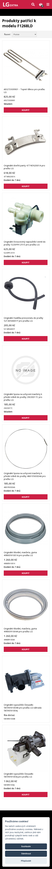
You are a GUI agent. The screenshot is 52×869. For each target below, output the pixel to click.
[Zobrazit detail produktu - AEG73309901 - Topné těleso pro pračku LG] (25, 65)
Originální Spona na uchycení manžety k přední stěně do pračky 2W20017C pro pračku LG (23, 397)
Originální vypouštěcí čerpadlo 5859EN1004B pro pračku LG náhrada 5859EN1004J (22, 707)
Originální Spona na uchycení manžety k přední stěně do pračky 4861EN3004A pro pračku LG (25, 476)
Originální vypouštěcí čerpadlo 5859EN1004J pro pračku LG (18, 775)
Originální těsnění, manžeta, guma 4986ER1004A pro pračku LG (20, 630)
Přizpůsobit (26, 861)
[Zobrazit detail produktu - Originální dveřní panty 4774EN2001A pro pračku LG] (25, 141)
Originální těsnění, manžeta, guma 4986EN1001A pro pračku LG (20, 554)
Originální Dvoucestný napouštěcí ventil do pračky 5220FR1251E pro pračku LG (24, 243)
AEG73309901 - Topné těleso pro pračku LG (24, 91)
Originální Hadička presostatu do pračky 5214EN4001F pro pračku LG (23, 319)
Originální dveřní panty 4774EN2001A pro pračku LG (24, 167)
